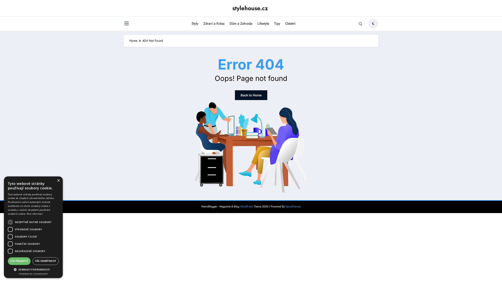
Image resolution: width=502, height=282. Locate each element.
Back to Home (251, 95)
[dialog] (33, 227)
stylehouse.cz (250, 8)
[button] (33, 269)
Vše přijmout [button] (19, 261)
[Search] (361, 24)
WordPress (246, 206)
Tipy (277, 23)
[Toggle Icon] (126, 24)
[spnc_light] (373, 23)
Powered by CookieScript (33, 273)
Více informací (35, 213)
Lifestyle (263, 23)
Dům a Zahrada (241, 23)
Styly (195, 23)
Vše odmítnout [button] (45, 261)
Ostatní (290, 23)
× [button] (58, 180)
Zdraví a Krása (214, 23)
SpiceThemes (293, 206)
